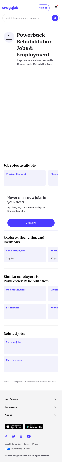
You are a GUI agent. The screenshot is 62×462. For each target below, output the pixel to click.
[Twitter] (13, 437)
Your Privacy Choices (20, 449)
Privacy (35, 444)
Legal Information (13, 444)
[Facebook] (6, 437)
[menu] (56, 8)
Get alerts (31, 223)
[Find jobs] (55, 18)
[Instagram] (21, 437)
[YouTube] (29, 437)
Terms (26, 444)
